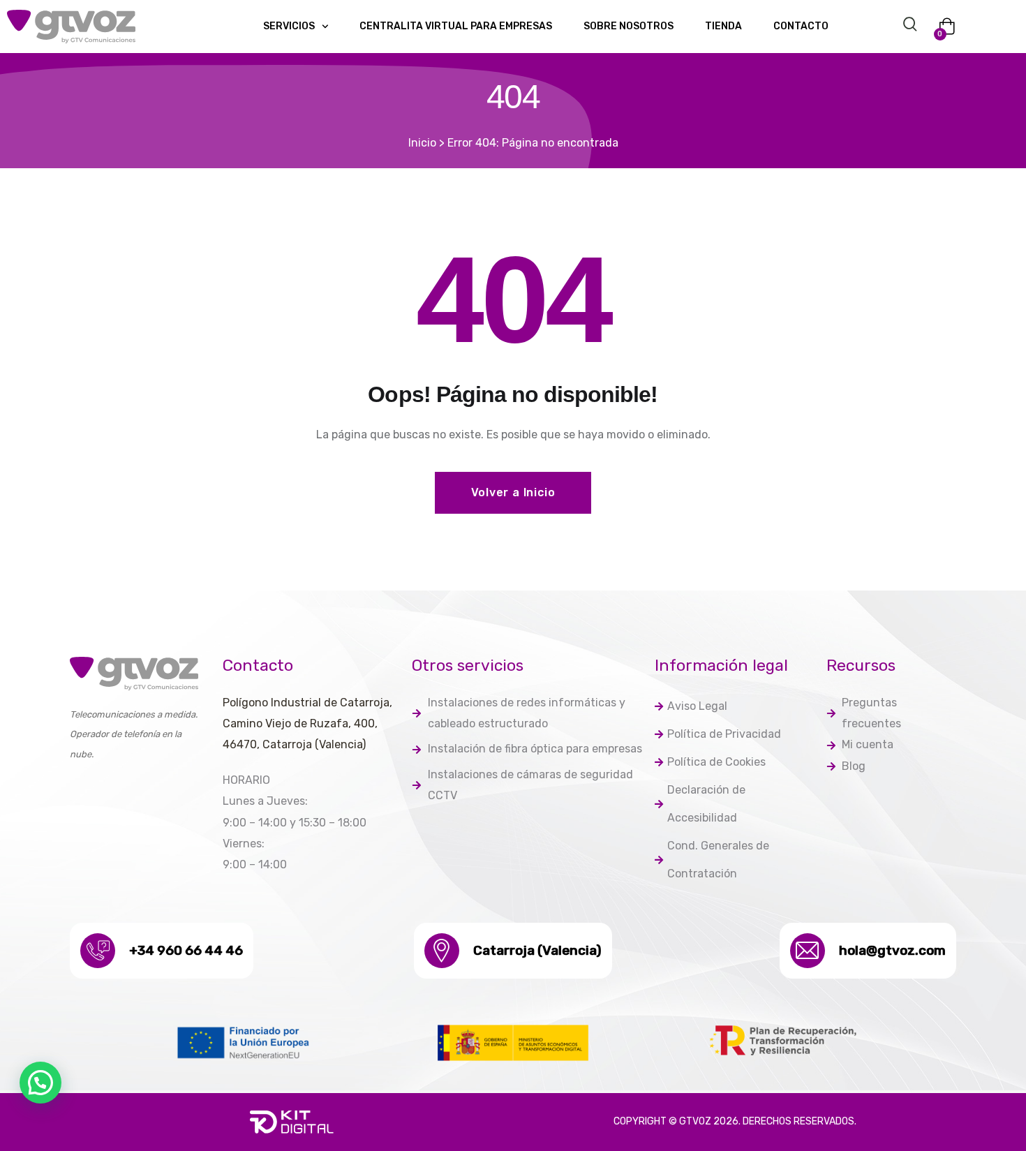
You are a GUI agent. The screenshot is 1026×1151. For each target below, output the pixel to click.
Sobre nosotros (628, 26)
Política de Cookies (716, 761)
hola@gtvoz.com (892, 950)
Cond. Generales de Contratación (718, 859)
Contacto (800, 26)
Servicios (289, 26)
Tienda (723, 26)
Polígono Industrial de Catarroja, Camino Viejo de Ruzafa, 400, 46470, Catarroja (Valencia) (307, 724)
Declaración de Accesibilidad (706, 803)
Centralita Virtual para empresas (455, 26)
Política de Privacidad (724, 734)
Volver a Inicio (513, 492)
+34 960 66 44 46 (186, 950)
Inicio (422, 142)
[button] (40, 1083)
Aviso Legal (697, 706)
